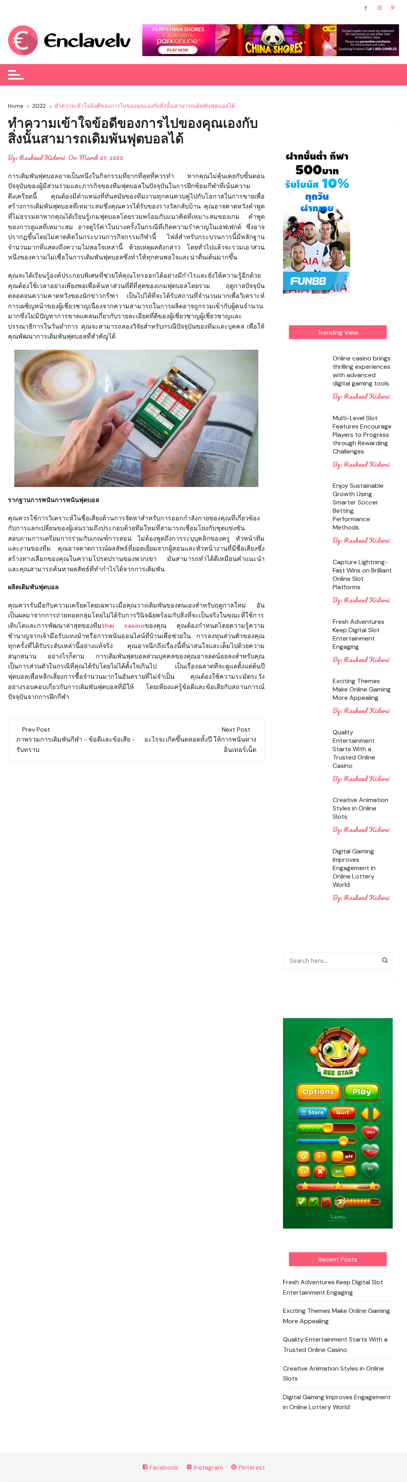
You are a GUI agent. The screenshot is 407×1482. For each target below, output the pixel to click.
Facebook (163, 1467)
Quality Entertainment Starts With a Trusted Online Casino (354, 749)
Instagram (207, 1467)
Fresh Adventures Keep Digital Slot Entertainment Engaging (358, 634)
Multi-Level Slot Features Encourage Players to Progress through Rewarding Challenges (362, 435)
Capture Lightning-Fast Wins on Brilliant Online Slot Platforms (362, 574)
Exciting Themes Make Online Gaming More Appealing (362, 689)
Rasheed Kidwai (42, 157)
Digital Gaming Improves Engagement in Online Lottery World (354, 868)
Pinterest (251, 1467)
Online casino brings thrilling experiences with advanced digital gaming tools (362, 371)
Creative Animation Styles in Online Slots (360, 808)
